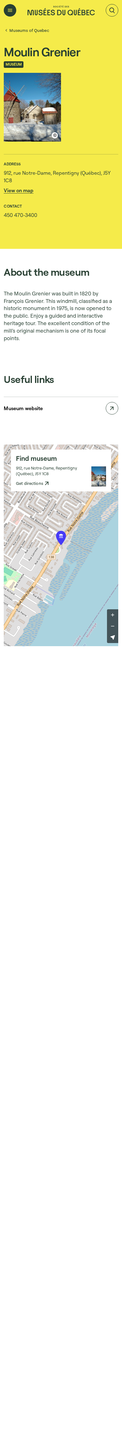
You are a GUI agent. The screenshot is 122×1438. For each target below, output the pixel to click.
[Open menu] (10, 10)
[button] (18, 190)
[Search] (112, 10)
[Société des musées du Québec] (61, 10)
